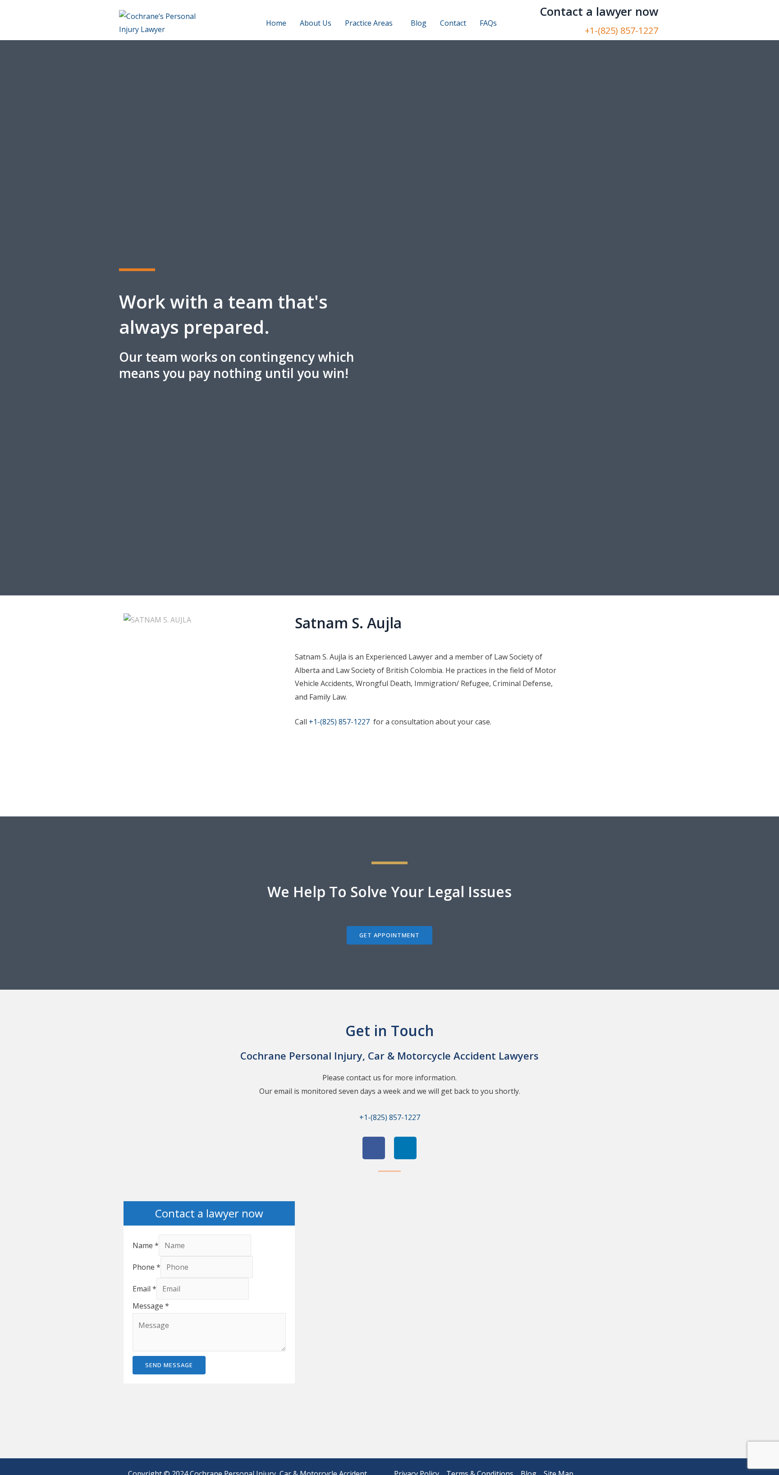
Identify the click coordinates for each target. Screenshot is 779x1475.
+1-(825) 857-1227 (621, 30)
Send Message (169, 1365)
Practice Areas (369, 23)
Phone (146, 1267)
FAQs (488, 23)
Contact (453, 23)
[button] (371, 23)
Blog (418, 23)
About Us (315, 23)
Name (146, 1245)
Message (151, 1306)
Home (276, 23)
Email (144, 1289)
